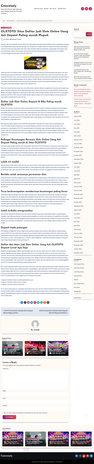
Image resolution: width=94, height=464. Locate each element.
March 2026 (77, 136)
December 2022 (78, 253)
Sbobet (46, 8)
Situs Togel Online (6, 27)
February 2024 (78, 233)
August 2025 (77, 163)
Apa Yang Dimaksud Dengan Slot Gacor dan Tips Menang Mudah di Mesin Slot (82, 48)
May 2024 (77, 221)
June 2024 (77, 218)
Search (76, 29)
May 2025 (76, 175)
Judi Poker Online (79, 272)
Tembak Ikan (62, 8)
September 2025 (78, 159)
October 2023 (78, 249)
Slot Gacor (53, 8)
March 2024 (77, 229)
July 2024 (77, 214)
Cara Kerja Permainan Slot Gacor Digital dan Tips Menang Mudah (82, 71)
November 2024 (78, 198)
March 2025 (77, 182)
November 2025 (78, 151)
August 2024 (77, 210)
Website (5, 405)
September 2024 (78, 206)
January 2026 (78, 143)
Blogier (51, 462)
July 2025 (77, 167)
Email (4, 398)
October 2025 (78, 155)
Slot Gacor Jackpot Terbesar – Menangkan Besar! (82, 103)
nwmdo (7, 39)
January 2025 (78, 190)
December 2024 (78, 194)
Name (5, 391)
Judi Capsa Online (79, 264)
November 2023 (78, 245)
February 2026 (78, 139)
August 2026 (77, 116)
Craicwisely (8, 5)
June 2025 (77, 171)
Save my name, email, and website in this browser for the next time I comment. (26, 413)
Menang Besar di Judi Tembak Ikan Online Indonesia (82, 93)
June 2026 (77, 124)
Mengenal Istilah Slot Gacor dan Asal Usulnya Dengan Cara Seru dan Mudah (83, 64)
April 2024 (77, 225)
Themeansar (58, 462)
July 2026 (77, 120)
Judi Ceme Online (79, 268)
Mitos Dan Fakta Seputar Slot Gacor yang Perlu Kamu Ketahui (83, 77)
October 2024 (78, 202)
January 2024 (78, 237)
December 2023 (78, 241)
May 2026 (77, 128)
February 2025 (78, 186)
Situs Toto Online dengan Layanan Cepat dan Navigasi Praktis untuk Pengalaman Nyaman (82, 56)
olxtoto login (77, 297)
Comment (6, 368)
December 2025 (78, 147)
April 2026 (77, 132)
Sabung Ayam (38, 8)
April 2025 (77, 179)
